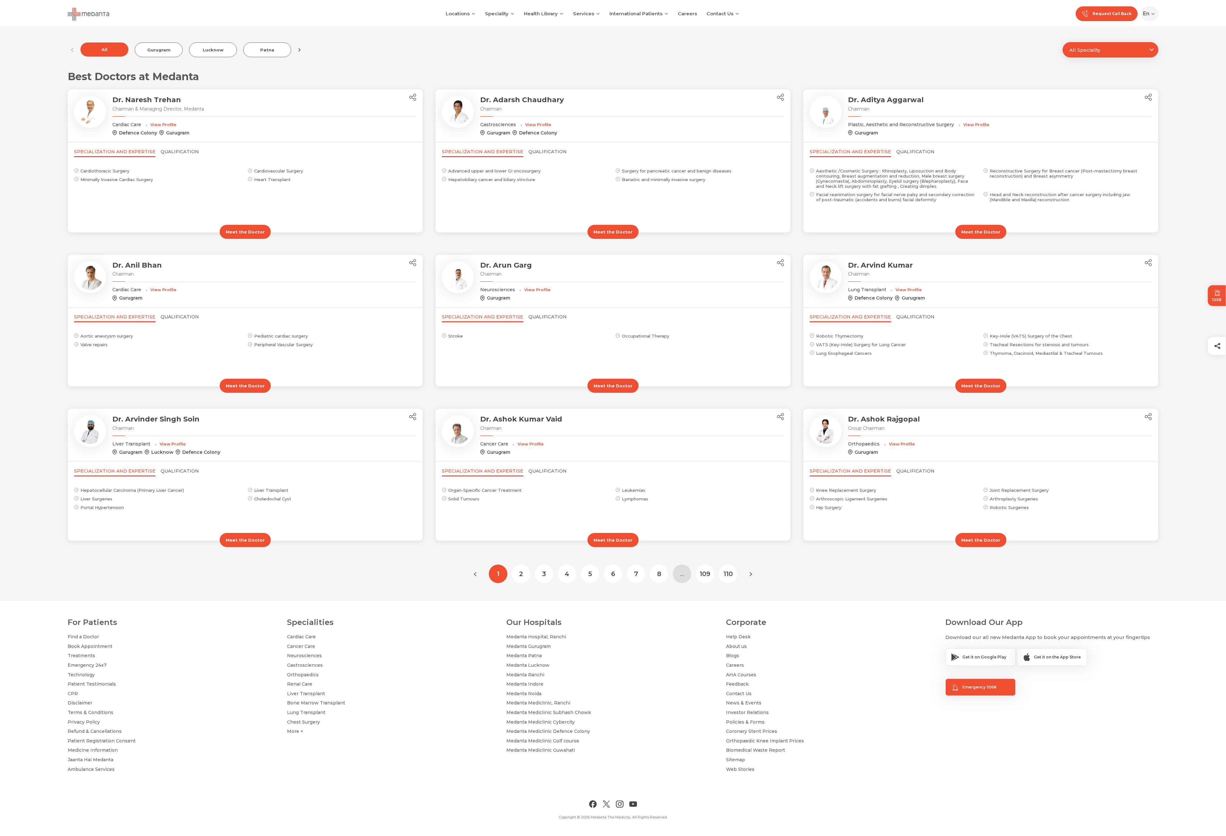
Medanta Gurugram (528, 646)
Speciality (497, 14)
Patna (267, 49)
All (104, 49)
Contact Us (720, 14)
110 (728, 574)
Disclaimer (80, 703)
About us (736, 646)
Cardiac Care (301, 637)
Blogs (732, 655)
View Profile (163, 124)
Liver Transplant (306, 693)
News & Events (743, 703)
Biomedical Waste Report (755, 750)
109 (705, 574)
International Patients (635, 14)
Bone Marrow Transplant (316, 703)
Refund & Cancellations (95, 731)
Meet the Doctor (245, 231)
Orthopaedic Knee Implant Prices (765, 741)
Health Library (541, 14)
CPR (73, 693)
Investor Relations (747, 712)
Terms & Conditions (90, 712)
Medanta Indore (524, 684)
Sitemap (735, 760)
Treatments (81, 655)
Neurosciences (304, 655)
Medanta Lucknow (527, 665)
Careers (687, 14)
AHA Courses (741, 675)
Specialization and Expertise (114, 152)
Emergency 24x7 (87, 665)
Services (583, 14)
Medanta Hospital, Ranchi (536, 637)
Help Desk (738, 637)
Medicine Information (93, 750)
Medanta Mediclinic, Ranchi (538, 703)
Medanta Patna (524, 655)
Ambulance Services (91, 769)
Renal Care (299, 684)
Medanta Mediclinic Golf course (542, 741)
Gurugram (158, 49)
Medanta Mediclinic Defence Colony (548, 731)
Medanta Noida (523, 693)
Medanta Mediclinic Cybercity (540, 722)
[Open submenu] (512, 13)
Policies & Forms (745, 722)
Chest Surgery (303, 722)
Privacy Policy (84, 722)
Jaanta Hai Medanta (90, 760)
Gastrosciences (305, 665)
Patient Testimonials (92, 684)
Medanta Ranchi (525, 675)
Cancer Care (301, 646)
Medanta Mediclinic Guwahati (540, 750)
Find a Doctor (83, 637)
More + (295, 731)
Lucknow (213, 49)
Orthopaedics (303, 675)
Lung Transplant (306, 712)
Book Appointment (90, 646)
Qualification (180, 152)
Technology (81, 675)
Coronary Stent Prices (751, 731)
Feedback (737, 684)
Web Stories (740, 769)
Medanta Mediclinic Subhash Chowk (548, 712)
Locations (458, 14)
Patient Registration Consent (102, 741)
